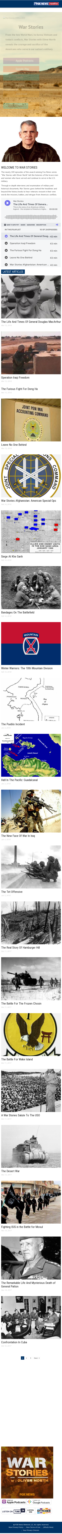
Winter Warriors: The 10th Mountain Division (27, 668)
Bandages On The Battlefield (17, 612)
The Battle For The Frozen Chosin (21, 1003)
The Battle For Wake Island (17, 1059)
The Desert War (10, 1171)
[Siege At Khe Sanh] (31, 531)
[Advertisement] (31, 1406)
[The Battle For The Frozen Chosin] (31, 978)
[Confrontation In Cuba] (31, 1317)
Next (36, 1358)
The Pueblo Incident (13, 724)
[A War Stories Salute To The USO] (31, 1090)
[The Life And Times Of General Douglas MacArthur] (31, 296)
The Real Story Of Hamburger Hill (20, 947)
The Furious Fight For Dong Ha (19, 389)
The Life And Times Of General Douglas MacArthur (31, 321)
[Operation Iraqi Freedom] (31, 352)
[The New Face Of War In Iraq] (31, 811)
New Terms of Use (33, 1527)
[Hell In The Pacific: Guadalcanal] (31, 755)
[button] (11, 4)
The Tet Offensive (11, 892)
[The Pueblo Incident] (31, 699)
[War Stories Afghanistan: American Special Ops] (31, 475)
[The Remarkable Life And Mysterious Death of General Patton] (31, 1258)
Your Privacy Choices (31, 1530)
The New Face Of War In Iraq (18, 836)
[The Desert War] (31, 1146)
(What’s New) (48, 1527)
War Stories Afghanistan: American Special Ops (28, 500)
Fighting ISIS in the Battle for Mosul (22, 1227)
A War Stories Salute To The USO (20, 1115)
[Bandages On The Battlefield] (31, 587)
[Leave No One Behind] (31, 420)
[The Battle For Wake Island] (31, 1034)
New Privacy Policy (16, 1527)
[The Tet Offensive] (31, 866)
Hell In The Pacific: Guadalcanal (19, 780)
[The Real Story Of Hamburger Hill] (31, 922)
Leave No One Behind (14, 444)
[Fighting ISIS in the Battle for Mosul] (31, 1202)
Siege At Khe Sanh (12, 556)
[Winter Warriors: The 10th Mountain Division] (31, 643)
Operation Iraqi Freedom (15, 377)
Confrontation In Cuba (14, 1342)
